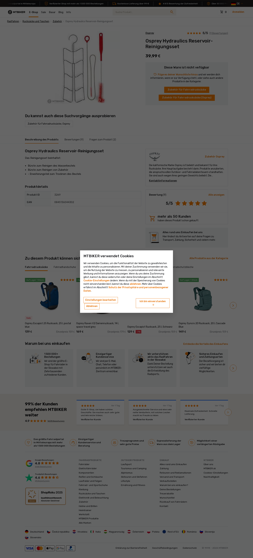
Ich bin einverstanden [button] (153, 303)
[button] (135, 284)
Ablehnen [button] (92, 306)
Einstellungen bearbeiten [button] (100, 300)
